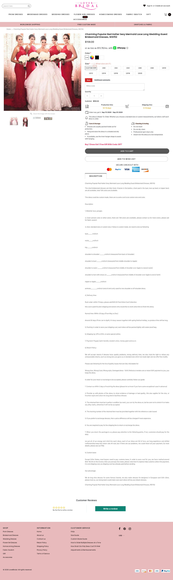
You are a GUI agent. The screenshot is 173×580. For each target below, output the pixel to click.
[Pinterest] (124, 528)
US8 (152, 68)
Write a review (110, 508)
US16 (116, 73)
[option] (30, 24)
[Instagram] (130, 528)
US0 (103, 68)
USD (120, 535)
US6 (140, 68)
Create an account (162, 6)
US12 (91, 73)
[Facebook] (119, 528)
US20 (140, 73)
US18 (128, 73)
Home (9, 29)
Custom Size (91, 68)
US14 (104, 73)
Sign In (149, 6)
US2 (116, 68)
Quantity (88, 92)
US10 (164, 68)
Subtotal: (88, 101)
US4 (128, 68)
